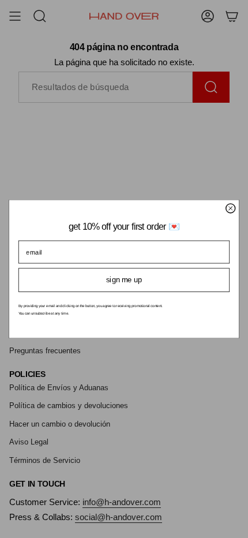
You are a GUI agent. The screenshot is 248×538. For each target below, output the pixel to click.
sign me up (124, 280)
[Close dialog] (230, 208)
